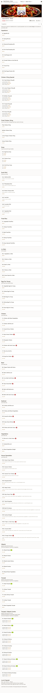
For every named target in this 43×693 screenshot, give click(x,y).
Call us (38, 20)
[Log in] (41, 1)
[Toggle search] (41, 24)
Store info (33, 20)
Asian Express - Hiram (8, 1)
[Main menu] (1, 1)
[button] (21, 34)
